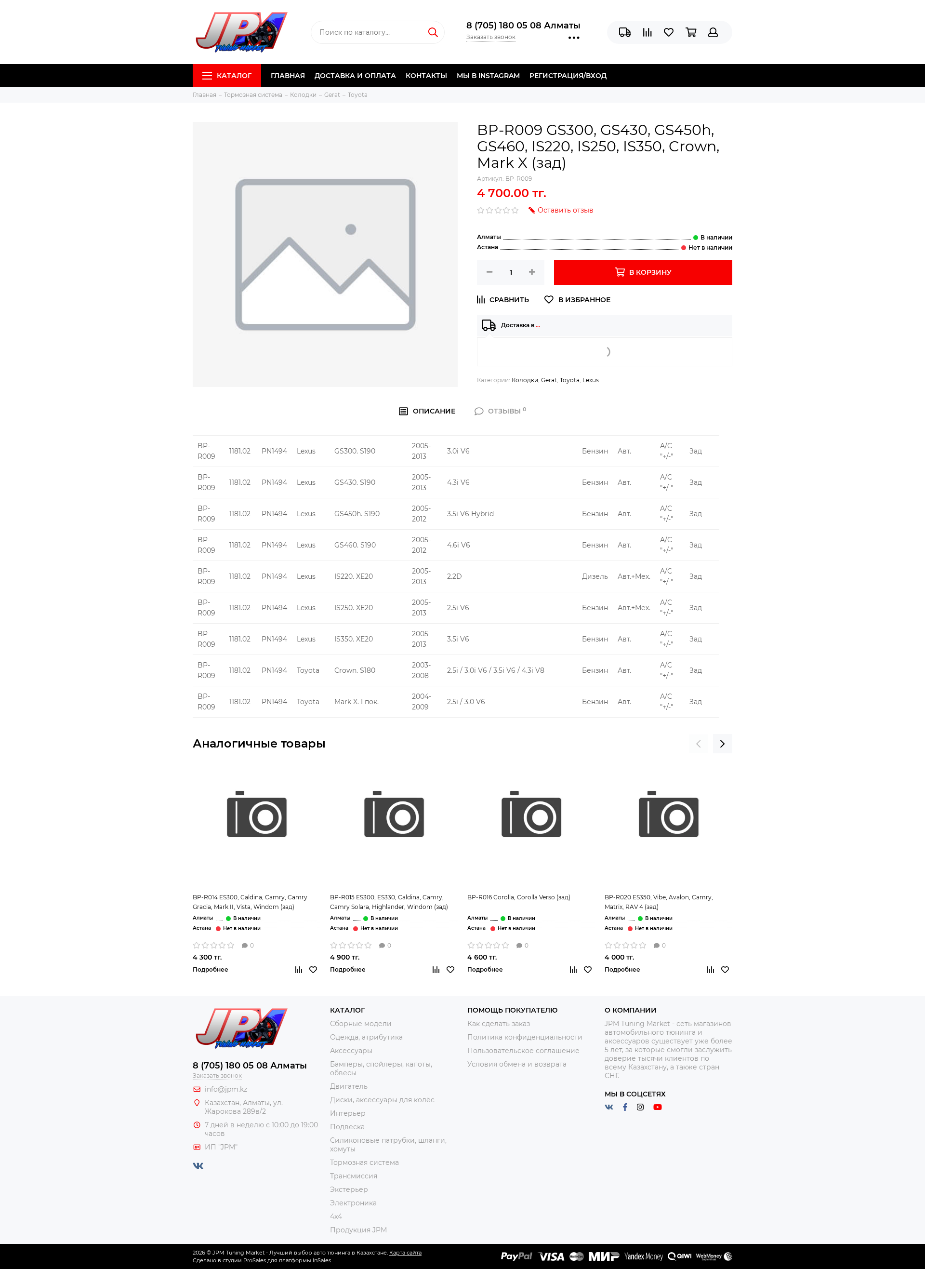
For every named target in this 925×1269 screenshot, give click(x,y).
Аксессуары (351, 1050)
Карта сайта (405, 1252)
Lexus (590, 380)
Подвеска (347, 1126)
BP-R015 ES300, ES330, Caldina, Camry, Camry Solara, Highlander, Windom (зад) (389, 902)
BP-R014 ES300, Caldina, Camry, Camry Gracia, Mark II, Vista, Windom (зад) (250, 902)
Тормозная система (364, 1162)
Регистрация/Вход (568, 75)
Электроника (353, 1203)
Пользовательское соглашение (523, 1050)
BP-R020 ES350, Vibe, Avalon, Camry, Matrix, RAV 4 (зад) (659, 902)
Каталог (234, 75)
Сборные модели (361, 1023)
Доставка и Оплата (355, 75)
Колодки (525, 380)
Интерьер (348, 1113)
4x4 (336, 1216)
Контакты (426, 75)
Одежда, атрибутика (366, 1037)
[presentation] (698, 743)
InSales (322, 1260)
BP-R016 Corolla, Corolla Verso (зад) (518, 897)
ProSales (254, 1260)
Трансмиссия (353, 1176)
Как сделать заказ (498, 1023)
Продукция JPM (358, 1230)
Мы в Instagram (488, 75)
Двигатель (349, 1086)
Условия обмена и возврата (517, 1064)
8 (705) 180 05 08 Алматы (523, 25)
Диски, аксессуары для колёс (382, 1099)
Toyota (570, 380)
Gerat (549, 380)
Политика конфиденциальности (524, 1037)
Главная (288, 75)
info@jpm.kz (226, 1089)
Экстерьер (349, 1189)
